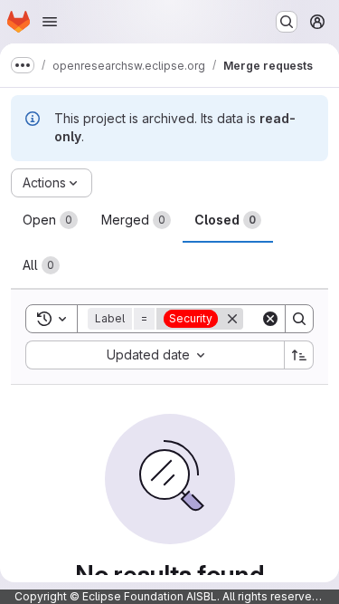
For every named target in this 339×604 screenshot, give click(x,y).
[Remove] (232, 319)
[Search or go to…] (286, 22)
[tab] (50, 220)
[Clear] (270, 319)
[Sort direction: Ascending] (299, 354)
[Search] (299, 318)
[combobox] (154, 354)
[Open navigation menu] (49, 21)
